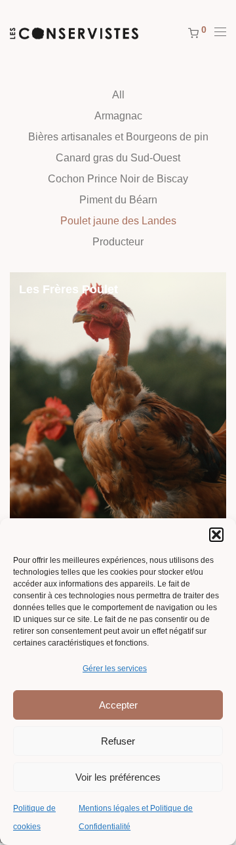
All (118, 94)
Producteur (118, 241)
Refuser (118, 741)
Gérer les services (115, 668)
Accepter (118, 705)
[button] (216, 534)
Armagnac (118, 115)
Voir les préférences (118, 777)
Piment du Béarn (118, 199)
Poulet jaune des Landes (118, 220)
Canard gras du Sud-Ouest (118, 157)
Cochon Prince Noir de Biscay (118, 178)
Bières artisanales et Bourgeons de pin (118, 136)
